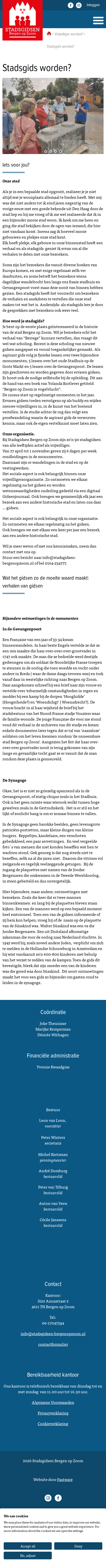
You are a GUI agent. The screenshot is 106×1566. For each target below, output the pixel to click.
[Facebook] (70, 5)
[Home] (98, 20)
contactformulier (53, 1344)
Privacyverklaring (53, 1413)
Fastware (65, 1479)
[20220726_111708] (53, 116)
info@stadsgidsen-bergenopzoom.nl (53, 1333)
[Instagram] (79, 5)
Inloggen (93, 5)
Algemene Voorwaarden (53, 1402)
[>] (96, 116)
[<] (10, 116)
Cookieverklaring (53, 1423)
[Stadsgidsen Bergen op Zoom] (22, 20)
